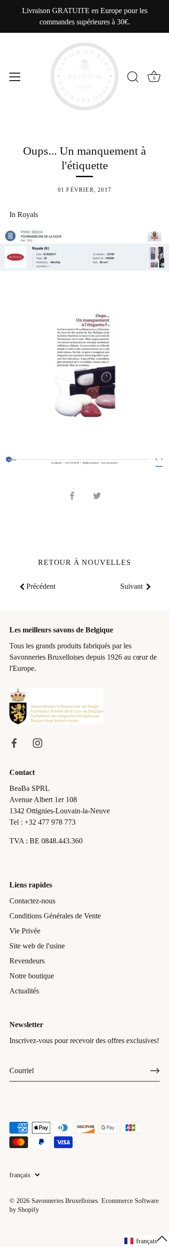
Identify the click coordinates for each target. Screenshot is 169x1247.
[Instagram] (37, 742)
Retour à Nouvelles (84, 562)
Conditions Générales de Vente (55, 916)
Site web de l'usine (37, 946)
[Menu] (15, 77)
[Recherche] (133, 78)
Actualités (24, 991)
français (19, 1175)
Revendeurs (27, 961)
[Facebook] (14, 742)
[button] (146, 1241)
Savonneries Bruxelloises (64, 1200)
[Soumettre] (155, 1070)
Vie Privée (24, 931)
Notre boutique (31, 976)
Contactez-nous (32, 901)
